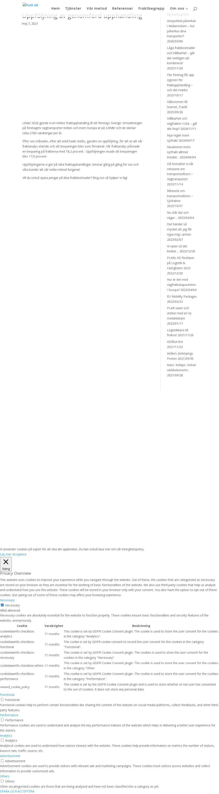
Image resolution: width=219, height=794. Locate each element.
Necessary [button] (7, 600)
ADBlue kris (175, 342)
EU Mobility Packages (182, 296)
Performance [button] (9, 715)
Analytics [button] (6, 735)
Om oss (177, 9)
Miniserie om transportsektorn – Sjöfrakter (180, 196)
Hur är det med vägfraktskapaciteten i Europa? (181, 285)
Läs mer (5, 554)
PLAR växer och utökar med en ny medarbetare (179, 313)
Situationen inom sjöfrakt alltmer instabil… (179, 152)
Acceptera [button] (19, 554)
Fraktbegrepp (151, 9)
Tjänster (73, 9)
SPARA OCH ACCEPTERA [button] (17, 791)
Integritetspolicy (94, 531)
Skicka (96, 522)
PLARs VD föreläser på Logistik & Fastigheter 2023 (180, 263)
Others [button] (4, 776)
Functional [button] (7, 695)
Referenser (122, 9)
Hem (55, 9)
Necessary (12, 605)
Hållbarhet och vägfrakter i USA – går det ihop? (182, 123)
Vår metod (97, 9)
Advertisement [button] (10, 756)
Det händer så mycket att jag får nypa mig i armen (179, 229)
